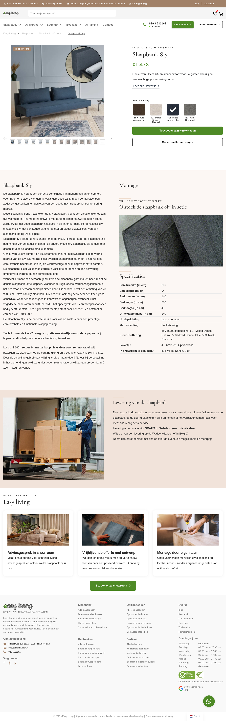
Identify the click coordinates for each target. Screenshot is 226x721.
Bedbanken (85, 639)
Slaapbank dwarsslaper (89, 618)
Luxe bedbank (85, 666)
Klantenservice (186, 618)
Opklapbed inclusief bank (139, 627)
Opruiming (91, 24)
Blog (197, 3)
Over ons (183, 623)
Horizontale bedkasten (138, 648)
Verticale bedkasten (136, 653)
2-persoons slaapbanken (90, 614)
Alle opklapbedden (136, 610)
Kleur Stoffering (141, 100)
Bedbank (52, 24)
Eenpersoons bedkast (137, 666)
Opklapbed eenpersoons (139, 623)
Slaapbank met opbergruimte (92, 627)
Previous (5, 138)
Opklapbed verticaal (137, 618)
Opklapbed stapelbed (137, 632)
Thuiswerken (185, 627)
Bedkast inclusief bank (138, 657)
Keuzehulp (209, 3)
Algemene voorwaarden (87, 716)
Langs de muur (170, 319)
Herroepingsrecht (187, 632)
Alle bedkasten (134, 644)
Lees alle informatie (144, 86)
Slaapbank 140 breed (50, 33)
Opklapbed (32, 24)
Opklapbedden (136, 605)
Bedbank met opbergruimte (91, 653)
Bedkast (71, 24)
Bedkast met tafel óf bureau (141, 662)
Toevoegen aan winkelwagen (177, 130)
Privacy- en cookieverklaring (159, 716)
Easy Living (9, 33)
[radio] (139, 113)
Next (110, 138)
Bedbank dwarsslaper (88, 657)
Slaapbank (10, 24)
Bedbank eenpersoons (89, 648)
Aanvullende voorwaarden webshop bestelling (121, 716)
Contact (108, 24)
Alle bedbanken (85, 644)
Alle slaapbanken (86, 610)
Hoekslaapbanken (87, 623)
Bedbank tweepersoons (89, 662)
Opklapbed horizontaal (138, 614)
